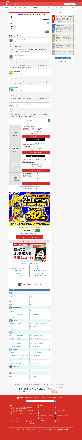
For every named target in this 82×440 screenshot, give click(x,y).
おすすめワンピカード (39, 266)
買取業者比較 (12, 369)
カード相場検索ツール (13, 352)
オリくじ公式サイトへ (35, 152)
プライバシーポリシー (32, 429)
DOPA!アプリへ (36, 139)
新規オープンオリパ (40, 268)
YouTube (67, 429)
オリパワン (15, 167)
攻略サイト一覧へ (68, 423)
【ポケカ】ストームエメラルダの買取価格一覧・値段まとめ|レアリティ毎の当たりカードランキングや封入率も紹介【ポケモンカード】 (64, 19)
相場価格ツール (36, 7)
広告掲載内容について (62, 61)
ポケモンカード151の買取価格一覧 (37, 343)
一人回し (11, 326)
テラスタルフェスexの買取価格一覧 (16, 335)
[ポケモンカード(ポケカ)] (7, 1)
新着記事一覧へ (32, 423)
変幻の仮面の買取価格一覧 (14, 340)
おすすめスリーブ (33, 326)
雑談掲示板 (22, 15)
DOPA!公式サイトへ (35, 136)
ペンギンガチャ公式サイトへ (35, 183)
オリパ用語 (19, 275)
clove (31, 304)
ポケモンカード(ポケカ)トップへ (30, 284)
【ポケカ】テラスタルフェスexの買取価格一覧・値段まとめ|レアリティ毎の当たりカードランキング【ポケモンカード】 (63, 38)
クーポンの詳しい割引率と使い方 (29, 233)
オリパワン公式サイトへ (35, 170)
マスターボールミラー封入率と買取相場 (38, 323)
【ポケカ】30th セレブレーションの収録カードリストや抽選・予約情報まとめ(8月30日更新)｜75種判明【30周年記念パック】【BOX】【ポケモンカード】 (64, 28)
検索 (76, 4)
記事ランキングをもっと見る (63, 58)
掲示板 (73, 7)
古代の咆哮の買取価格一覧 (35, 346)
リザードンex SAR (33, 360)
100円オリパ (32, 299)
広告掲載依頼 (49, 429)
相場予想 (11, 376)
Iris (30, 301)
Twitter (64, 429)
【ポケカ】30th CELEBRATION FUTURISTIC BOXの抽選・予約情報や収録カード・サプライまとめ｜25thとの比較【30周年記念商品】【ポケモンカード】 (64, 46)
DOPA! (15, 135)
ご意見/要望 (22, 429)
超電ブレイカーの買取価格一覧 (36, 335)
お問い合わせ (55, 429)
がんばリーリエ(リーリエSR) (15, 363)
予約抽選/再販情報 (17, 7)
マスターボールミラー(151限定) (15, 358)
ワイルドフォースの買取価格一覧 (36, 340)
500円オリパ (11, 301)
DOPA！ (11, 304)
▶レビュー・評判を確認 (35, 131)
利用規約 (26, 429)
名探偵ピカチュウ (12, 360)
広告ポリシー (40, 429)
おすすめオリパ (8, 7)
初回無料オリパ (19, 270)
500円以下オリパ (39, 273)
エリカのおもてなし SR (34, 363)
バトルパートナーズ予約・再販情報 (16, 314)
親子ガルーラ (32, 358)
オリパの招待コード (13, 299)
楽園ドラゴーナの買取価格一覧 (36, 338)
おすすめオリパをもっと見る (29, 188)
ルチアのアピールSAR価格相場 (36, 355)
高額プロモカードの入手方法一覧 (16, 323)
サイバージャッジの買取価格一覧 (16, 343)
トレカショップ (46, 7)
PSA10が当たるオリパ (40, 270)
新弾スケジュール (12, 311)
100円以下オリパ (19, 273)
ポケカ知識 (55, 7)
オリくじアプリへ (36, 156)
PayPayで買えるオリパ (40, 275)
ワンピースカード (64, 7)
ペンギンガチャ (15, 180)
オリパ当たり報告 (33, 376)
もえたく (31, 369)
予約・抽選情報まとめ (34, 314)
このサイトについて (15, 429)
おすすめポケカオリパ (19, 266)
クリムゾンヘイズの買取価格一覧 (16, 346)
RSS (69, 429)
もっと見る (29, 120)
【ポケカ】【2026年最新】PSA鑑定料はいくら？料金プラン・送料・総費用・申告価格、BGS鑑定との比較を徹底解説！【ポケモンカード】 (63, 53)
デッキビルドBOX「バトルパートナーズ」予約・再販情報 (39, 311)
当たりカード (27, 7)
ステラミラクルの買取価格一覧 (15, 338)
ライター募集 (61, 429)
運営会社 (44, 429)
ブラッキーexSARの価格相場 (36, 352)
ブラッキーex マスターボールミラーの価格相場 (18, 355)
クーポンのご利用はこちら (28, 237)
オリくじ (15, 151)
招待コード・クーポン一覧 (19, 268)
